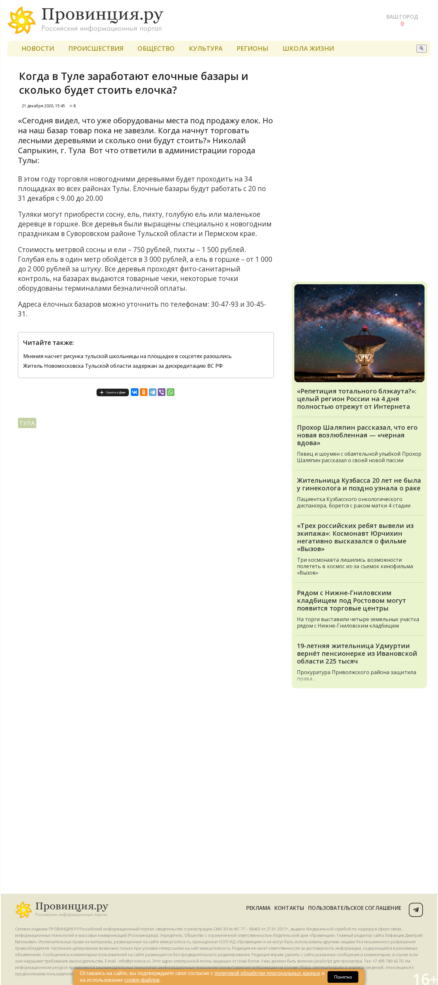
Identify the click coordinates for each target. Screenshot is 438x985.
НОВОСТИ (37, 48)
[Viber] (161, 392)
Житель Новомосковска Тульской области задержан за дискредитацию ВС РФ (123, 365)
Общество (156, 48)
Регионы (252, 48)
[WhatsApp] (170, 392)
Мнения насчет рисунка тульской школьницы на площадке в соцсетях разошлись (127, 356)
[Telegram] (152, 392)
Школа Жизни (308, 48)
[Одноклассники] (143, 392)
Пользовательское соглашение (354, 907)
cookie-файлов (142, 980)
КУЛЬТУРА (206, 48)
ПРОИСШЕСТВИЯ (95, 48)
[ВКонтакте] (135, 392)
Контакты (289, 907)
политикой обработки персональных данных (267, 973)
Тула (27, 423)
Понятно (343, 977)
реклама (258, 907)
